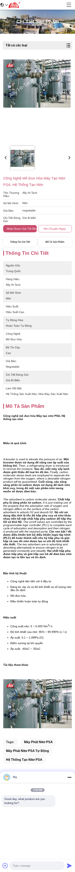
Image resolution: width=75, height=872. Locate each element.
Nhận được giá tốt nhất (22, 228)
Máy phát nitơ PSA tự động (27, 751)
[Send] (69, 865)
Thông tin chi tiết (20, 242)
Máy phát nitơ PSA (38, 742)
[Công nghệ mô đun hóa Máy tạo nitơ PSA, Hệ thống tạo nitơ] (37, 100)
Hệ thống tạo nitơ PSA (24, 759)
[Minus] (69, 777)
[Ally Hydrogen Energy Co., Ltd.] (37, 5)
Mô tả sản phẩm (54, 242)
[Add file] (5, 865)
